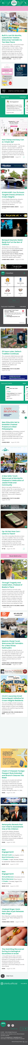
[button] (25, 107)
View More (23, 97)
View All (14, 300)
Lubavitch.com (17, 1037)
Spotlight (25, 1041)
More (24, 383)
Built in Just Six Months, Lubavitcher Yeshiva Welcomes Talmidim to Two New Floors (12, 38)
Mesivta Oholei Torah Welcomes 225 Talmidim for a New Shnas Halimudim (12, 644)
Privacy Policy (18, 1041)
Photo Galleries (6, 58)
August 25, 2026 (17, 58)
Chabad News (6, 57)
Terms (13, 1041)
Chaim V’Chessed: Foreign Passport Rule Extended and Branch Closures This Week (13, 774)
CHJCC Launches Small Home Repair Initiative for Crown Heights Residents (13, 698)
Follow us (24, 983)
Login (23, 1029)
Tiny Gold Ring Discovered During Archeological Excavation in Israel (13, 951)
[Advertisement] (14, 733)
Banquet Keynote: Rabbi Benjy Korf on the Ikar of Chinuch (12, 242)
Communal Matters (7, 712)
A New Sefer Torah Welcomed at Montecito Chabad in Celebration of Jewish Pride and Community (13, 480)
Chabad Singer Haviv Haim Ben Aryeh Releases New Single (13, 911)
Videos (17, 207)
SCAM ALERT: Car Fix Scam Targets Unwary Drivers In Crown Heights (13, 194)
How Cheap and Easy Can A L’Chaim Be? (13, 141)
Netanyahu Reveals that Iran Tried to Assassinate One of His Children (12, 826)
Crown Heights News (16, 57)
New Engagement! (8, 851)
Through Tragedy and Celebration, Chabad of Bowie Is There (12, 585)
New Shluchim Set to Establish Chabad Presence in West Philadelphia (10, 425)
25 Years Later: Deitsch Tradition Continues (11, 352)
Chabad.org (9, 1037)
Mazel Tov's (5, 864)
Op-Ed (3, 548)
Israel (3, 792)
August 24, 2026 (7, 607)
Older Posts (9, 976)
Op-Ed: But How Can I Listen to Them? (11, 532)
